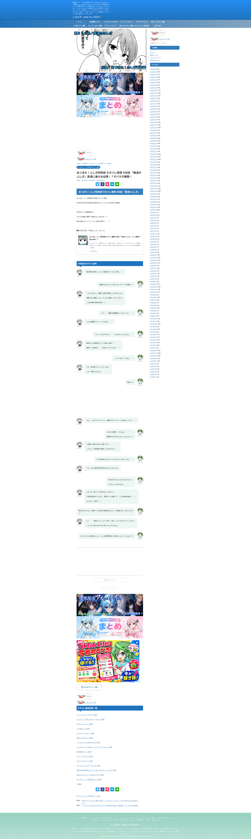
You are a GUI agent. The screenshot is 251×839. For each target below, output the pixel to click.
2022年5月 (153, 204)
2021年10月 (153, 215)
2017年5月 (153, 337)
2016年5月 (153, 369)
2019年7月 (153, 268)
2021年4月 (153, 223)
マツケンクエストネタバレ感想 (87, 715)
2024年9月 (153, 130)
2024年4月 (153, 143)
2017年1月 (153, 348)
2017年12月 (153, 318)
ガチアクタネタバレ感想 (85, 761)
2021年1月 (153, 231)
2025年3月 (153, 114)
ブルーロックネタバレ (126, 22)
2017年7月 (153, 332)
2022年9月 (153, 194)
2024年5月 (153, 141)
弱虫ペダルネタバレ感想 (126, 25)
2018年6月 (153, 302)
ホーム (79, 22)
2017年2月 (153, 345)
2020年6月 (153, 244)
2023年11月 (153, 157)
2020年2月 (153, 249)
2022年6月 (153, 202)
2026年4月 (153, 80)
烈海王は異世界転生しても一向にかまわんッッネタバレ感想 (96, 770)
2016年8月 (153, 361)
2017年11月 (153, 321)
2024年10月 (154, 127)
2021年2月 (153, 228)
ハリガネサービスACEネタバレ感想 (111, 22)
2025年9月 (153, 98)
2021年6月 (153, 220)
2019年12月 (153, 255)
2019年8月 (153, 265)
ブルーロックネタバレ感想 (85, 733)
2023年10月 (154, 159)
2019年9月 (153, 263)
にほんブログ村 (90, 159)
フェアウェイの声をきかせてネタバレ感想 (91, 719)
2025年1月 (153, 119)
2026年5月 (153, 77)
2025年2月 (153, 117)
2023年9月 (153, 162)
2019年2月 (153, 281)
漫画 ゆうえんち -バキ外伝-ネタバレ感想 (90, 775)
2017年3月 (153, 342)
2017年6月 (153, 334)
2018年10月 (154, 292)
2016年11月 (153, 353)
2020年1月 (153, 252)
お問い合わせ (158, 25)
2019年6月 (153, 271)
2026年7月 (153, 72)
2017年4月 (153, 340)
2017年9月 (153, 326)
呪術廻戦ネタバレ (95, 22)
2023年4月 (153, 175)
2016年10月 (154, 356)
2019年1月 (153, 284)
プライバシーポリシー (110, 25)
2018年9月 (153, 295)
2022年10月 (154, 191)
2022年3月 (153, 210)
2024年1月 (153, 151)
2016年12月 (153, 350)
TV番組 (79, 784)
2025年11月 (153, 93)
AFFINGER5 (147, 836)
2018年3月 (153, 310)
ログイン (153, 52)
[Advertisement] (110, 133)
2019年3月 (153, 279)
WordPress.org (154, 60)
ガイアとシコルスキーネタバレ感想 (88, 766)
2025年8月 (153, 101)
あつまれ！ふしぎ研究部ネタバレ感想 (142, 26)
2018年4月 (153, 308)
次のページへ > (110, 580)
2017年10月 (153, 324)
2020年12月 (154, 233)
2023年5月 (153, 172)
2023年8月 (153, 165)
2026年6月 (153, 74)
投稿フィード (154, 55)
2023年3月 (153, 178)
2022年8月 (153, 196)
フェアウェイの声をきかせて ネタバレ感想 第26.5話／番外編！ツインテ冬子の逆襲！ (110, 805)
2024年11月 (153, 125)
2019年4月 (153, 276)
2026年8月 (153, 69)
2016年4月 (153, 371)
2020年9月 (153, 239)
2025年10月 (154, 96)
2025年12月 (154, 90)
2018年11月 (153, 289)
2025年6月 (153, 106)
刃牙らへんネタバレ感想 (158, 22)
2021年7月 (153, 218)
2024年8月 (153, 133)
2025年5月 (153, 109)
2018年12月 (153, 287)
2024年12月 (154, 122)
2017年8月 (153, 329)
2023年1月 (153, 183)
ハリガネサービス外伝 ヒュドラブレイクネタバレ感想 (94, 747)
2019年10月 (154, 260)
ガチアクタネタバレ (142, 22)
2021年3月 (153, 226)
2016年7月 (153, 364)
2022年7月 (153, 199)
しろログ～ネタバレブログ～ (87, 17)
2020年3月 (153, 247)
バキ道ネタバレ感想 (79, 25)
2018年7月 (153, 300)
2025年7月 (153, 103)
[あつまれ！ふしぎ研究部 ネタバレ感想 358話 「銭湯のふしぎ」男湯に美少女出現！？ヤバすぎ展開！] (112, 184)
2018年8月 (153, 297)
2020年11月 (153, 236)
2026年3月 (153, 82)
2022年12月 (153, 186)
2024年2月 (153, 149)
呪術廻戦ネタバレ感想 (84, 752)
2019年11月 (153, 257)
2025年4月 (153, 111)
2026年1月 (153, 88)
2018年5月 (153, 305)
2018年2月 (153, 313)
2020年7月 (153, 241)
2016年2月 (153, 377)
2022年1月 (153, 212)
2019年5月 (153, 273)
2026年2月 (153, 85)
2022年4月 (153, 207)
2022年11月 (153, 188)
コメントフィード (155, 57)
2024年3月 (153, 146)
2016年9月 (153, 358)
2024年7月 (153, 135)
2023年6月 (153, 170)
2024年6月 (153, 138)
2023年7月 (153, 167)
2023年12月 (154, 154)
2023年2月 (153, 180)
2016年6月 (153, 366)
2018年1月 (153, 316)
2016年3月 (153, 374)
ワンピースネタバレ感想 (95, 25)
